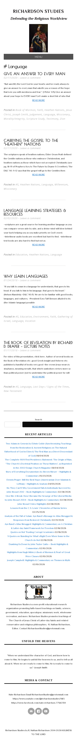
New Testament (13, 391)
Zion (62, 118)
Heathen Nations (54, 110)
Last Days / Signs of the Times (51, 386)
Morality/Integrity (14, 118)
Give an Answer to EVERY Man (34, 74)
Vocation (30, 321)
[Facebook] (38, 711)
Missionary (63, 114)
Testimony (52, 118)
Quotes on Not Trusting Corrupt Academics (32, 532)
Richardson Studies (38, 11)
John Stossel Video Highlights (32, 504)
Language (49, 114)
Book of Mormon (26, 110)
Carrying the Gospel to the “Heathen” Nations (31, 142)
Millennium (61, 184)
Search (38, 419)
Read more (38, 100)
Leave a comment (30, 77)
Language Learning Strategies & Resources (35, 212)
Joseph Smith (20, 114)
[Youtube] (45, 711)
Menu (38, 56)
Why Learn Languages (26, 276)
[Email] (31, 711)
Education (21, 254)
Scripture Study (35, 118)
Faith (40, 110)
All (17, 184)
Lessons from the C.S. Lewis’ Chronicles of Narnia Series (38, 508)
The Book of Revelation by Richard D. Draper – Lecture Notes (38, 344)
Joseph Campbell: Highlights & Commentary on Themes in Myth (38, 560)
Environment (41, 316)
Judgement (36, 114)
